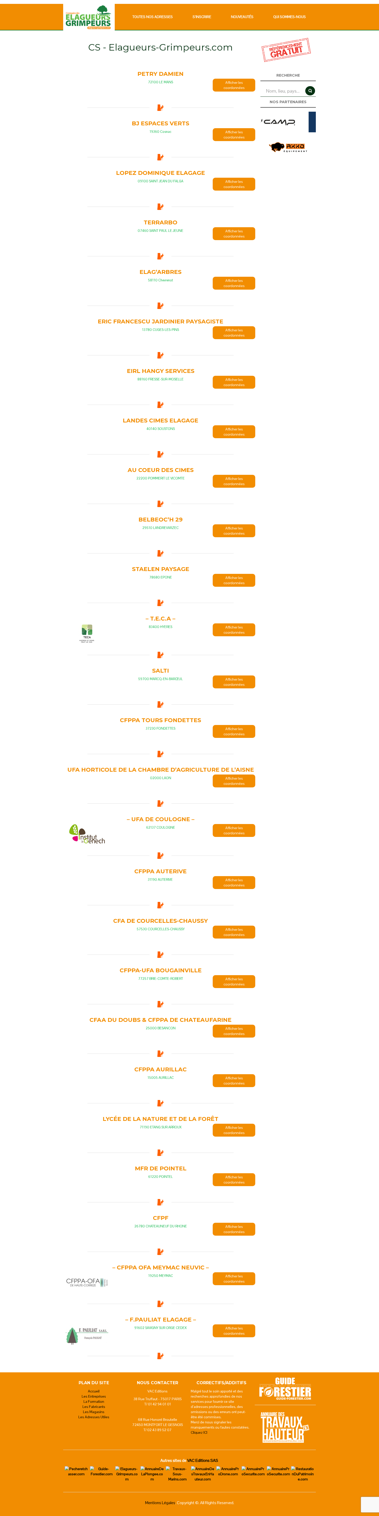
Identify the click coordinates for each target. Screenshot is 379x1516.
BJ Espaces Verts (160, 123)
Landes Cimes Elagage (160, 420)
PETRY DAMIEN (160, 73)
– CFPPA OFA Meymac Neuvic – (160, 1267)
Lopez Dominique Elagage (160, 172)
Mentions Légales (160, 1502)
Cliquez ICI (199, 1432)
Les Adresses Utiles (93, 1417)
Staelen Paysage (160, 569)
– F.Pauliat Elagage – (160, 1319)
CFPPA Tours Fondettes (160, 720)
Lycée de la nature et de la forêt (160, 1118)
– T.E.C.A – (160, 618)
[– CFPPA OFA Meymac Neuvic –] (87, 1282)
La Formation (94, 1401)
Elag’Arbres (160, 271)
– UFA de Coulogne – (160, 819)
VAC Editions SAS (202, 1460)
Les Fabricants (94, 1406)
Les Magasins (93, 1411)
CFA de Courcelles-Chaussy (160, 920)
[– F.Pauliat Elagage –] (87, 1334)
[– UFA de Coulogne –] (87, 834)
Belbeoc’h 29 (160, 519)
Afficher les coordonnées (234, 85)
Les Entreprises (94, 1396)
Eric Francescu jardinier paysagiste (160, 321)
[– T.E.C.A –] (87, 633)
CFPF (160, 1218)
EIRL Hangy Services (160, 371)
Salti (160, 670)
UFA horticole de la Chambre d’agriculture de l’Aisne (160, 769)
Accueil (94, 1391)
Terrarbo (160, 222)
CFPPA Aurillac (160, 1069)
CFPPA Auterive (160, 871)
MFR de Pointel (160, 1168)
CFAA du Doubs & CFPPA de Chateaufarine (160, 1019)
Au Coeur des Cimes (161, 470)
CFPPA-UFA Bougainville (161, 970)
